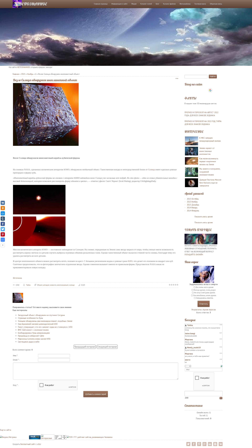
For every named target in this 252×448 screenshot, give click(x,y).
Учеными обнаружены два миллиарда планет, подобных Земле (45, 321)
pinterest (199, 444)
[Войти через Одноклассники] (215, 90)
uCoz (39, 444)
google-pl (204, 444)
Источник (17, 278)
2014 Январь (192, 207)
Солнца (151, 169)
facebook (194, 444)
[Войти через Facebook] (201, 90)
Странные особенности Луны (30, 318)
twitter (188, 444)
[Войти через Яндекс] (206, 90)
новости (53, 285)
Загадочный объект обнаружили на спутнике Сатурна (41, 315)
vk (221, 444)
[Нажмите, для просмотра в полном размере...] (39, 199)
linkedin (210, 444)
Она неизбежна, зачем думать (204, 295)
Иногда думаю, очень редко (205, 290)
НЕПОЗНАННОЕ (33, 3)
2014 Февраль (193, 210)
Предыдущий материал (84, 346)
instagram (215, 444)
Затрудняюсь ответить (204, 298)
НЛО (130, 261)
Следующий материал (107, 346)
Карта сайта (5, 430)
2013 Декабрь (193, 204)
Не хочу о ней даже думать (204, 293)
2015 (23, 74)
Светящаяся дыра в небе (28, 341)
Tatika (28, 285)
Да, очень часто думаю (205, 287)
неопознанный (62, 285)
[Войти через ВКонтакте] (197, 90)
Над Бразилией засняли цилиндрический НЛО (38, 324)
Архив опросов (209, 309)
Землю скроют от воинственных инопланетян (207, 151)
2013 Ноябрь (192, 201)
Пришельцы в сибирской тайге (31, 336)
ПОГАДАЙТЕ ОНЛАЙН (194, 254)
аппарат (46, 285)
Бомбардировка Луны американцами (34, 333)
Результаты (196, 309)
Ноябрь (30, 74)
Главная (16, 74)
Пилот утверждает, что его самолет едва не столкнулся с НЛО (45, 327)
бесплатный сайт (27, 444)
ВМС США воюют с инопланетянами (33, 330)
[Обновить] (221, 366)
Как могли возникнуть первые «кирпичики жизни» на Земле (208, 161)
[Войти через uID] (192, 90)
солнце (72, 285)
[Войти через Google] (210, 90)
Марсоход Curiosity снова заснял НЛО (34, 339)
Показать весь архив (204, 216)
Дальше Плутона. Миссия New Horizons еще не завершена (210, 182)
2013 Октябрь (193, 199)
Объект (40, 285)
